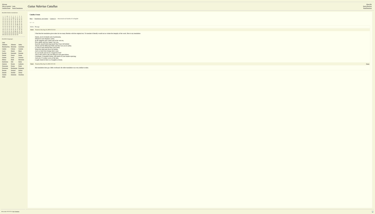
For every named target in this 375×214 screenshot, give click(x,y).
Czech (3, 51)
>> (33, 22)
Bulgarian (13, 46)
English (4, 53)
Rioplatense (14, 68)
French (13, 55)
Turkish (4, 74)
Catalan (4, 48)
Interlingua (5, 61)
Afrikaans (4, 44)
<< (30, 22)
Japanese (4, 64)
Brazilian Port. (6, 46)
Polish (20, 66)
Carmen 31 (53, 18)
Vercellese (21, 74)
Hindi (12, 59)
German (4, 57)
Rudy (14, 211)
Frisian (20, 55)
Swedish (13, 72)
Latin (3, 42)
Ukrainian (13, 74)
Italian (20, 61)
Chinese (13, 48)
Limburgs (21, 64)
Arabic (20, 44)
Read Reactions (367, 8)
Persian (13, 66)
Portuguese (5, 68)
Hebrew (4, 59)
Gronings (20, 57)
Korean (13, 64)
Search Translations (17, 8)
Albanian (13, 44)
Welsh (3, 76)
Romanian (21, 68)
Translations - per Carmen (41, 18)
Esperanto (13, 53)
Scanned (13, 70)
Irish (12, 61)
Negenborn (17, 211)
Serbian (20, 70)
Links (13, 6)
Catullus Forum (6, 8)
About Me (369, 4)
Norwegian (5, 66)
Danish (13, 51)
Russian (4, 70)
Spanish (4, 72)
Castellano (21, 46)
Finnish (4, 55)
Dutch (20, 51)
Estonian (20, 53)
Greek (12, 57)
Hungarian (21, 59)
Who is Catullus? (6, 6)
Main (31, 18)
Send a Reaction (367, 6)
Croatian (20, 48)
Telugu (20, 72)
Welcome (4, 4)
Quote (367, 64)
